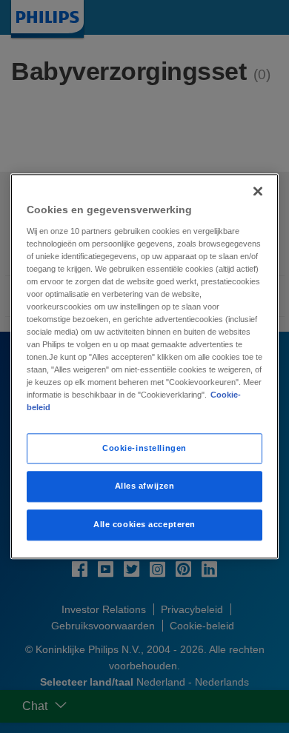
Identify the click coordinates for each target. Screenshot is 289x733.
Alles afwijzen (145, 486)
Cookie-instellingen (144, 448)
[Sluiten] (258, 191)
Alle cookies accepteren (144, 525)
